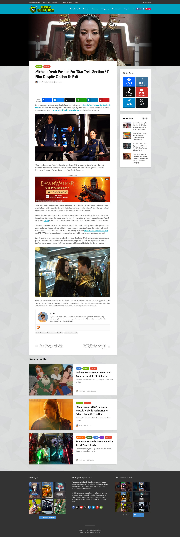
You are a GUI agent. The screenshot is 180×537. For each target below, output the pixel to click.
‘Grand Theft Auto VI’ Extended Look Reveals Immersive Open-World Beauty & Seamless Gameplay (140, 158)
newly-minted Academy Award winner (66, 110)
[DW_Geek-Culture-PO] (72, 190)
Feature (89, 437)
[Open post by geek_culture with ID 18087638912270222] (60, 489)
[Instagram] (77, 507)
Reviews (95, 9)
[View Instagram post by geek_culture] (39, 496)
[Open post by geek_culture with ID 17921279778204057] (47, 506)
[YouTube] (81, 507)
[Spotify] (101, 507)
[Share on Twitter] (69, 100)
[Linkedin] (89, 507)
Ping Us (127, 9)
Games (79, 368)
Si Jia (39, 82)
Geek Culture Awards (34, 2)
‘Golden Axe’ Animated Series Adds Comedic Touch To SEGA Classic (94, 374)
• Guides (75, 2)
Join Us (98, 532)
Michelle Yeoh (40, 333)
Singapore (105, 9)
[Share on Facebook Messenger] (58, 100)
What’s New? (75, 9)
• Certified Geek (45, 2)
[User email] (38, 327)
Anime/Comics (80, 437)
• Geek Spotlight (55, 2)
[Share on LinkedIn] (92, 100)
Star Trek (59, 333)
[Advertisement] (73, 91)
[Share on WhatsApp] (81, 100)
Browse (86, 9)
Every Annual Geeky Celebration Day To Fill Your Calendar (94, 443)
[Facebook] (73, 507)
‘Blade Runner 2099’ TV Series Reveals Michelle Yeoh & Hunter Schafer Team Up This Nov (92, 410)
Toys (101, 437)
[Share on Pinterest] (104, 100)
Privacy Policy (83, 532)
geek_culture (34, 484)
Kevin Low (82, 391)
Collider (46, 220)
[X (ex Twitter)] (85, 507)
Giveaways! (116, 9)
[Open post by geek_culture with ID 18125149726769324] (47, 489)
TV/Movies (46, 66)
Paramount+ (51, 333)
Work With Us (92, 532)
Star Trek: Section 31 (71, 333)
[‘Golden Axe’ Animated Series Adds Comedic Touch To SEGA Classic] (51, 379)
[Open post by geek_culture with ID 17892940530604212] (60, 506)
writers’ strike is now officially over (96, 231)
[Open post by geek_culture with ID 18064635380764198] (35, 489)
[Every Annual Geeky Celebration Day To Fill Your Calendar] (51, 448)
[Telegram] (93, 507)
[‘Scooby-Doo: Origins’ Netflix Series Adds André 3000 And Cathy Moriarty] (127, 135)
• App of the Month (66, 2)
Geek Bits (38, 66)
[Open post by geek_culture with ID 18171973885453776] (35, 506)
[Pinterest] (97, 507)
